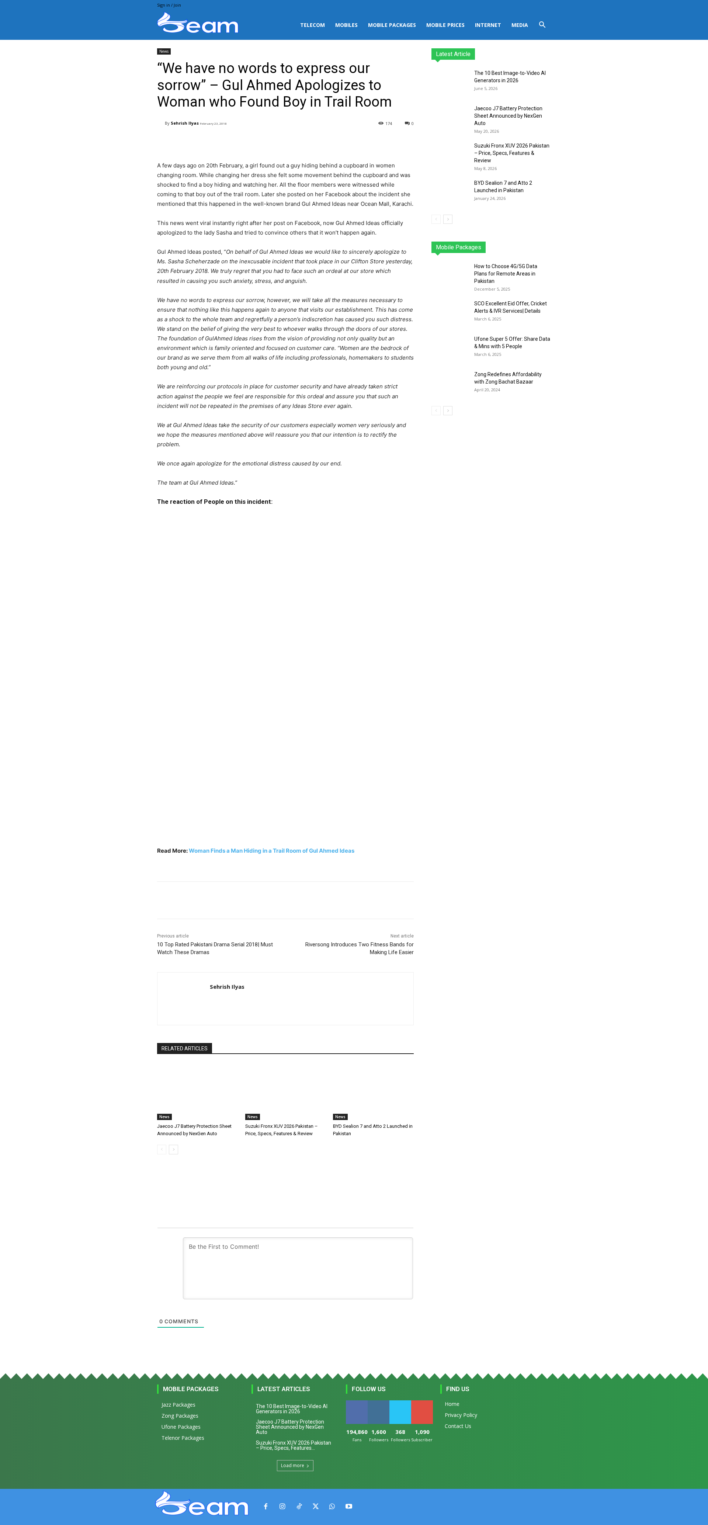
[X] (315, 1506)
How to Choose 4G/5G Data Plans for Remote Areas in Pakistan (505, 273)
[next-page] (173, 1149)
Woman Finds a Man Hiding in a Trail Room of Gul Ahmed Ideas (271, 850)
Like (357, 1403)
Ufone (524, 247)
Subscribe (422, 1403)
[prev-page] (161, 1149)
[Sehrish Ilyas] (161, 123)
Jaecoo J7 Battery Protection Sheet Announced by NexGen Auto (508, 115)
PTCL (545, 247)
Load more (292, 1465)
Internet (488, 24)
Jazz (459, 247)
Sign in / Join (169, 5)
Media (519, 24)
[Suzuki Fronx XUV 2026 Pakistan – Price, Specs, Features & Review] (285, 1092)
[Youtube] (348, 1506)
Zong (503, 247)
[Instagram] (282, 1506)
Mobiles (346, 24)
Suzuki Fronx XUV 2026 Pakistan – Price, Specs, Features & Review (511, 153)
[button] (542, 25)
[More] (343, 142)
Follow (378, 1403)
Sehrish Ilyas (185, 123)
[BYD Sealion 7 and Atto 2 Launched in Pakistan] (373, 1092)
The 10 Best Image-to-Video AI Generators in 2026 (291, 1408)
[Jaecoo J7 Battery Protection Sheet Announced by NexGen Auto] (197, 1092)
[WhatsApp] (332, 1506)
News (164, 51)
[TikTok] (299, 1506)
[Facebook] (265, 1506)
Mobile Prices (445, 24)
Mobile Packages (392, 24)
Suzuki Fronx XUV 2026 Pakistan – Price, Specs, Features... (293, 1445)
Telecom (312, 24)
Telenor (481, 247)
